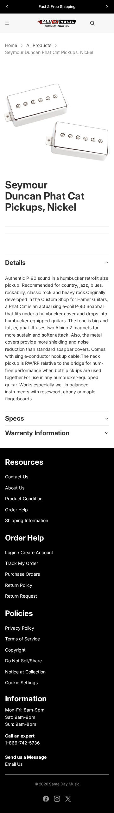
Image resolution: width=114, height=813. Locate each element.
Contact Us (16, 476)
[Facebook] (46, 799)
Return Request (21, 596)
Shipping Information (26, 520)
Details (15, 262)
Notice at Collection (25, 671)
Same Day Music (64, 784)
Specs (14, 418)
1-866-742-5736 (22, 742)
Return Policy (18, 585)
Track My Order (21, 563)
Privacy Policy (19, 628)
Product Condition (23, 498)
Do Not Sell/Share (23, 660)
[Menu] (7, 23)
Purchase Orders (22, 574)
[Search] (92, 23)
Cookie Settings (21, 682)
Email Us (13, 764)
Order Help (16, 509)
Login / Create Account (29, 552)
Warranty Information (37, 433)
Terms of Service (22, 638)
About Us (14, 487)
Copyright (15, 649)
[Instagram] (57, 799)
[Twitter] (68, 799)
